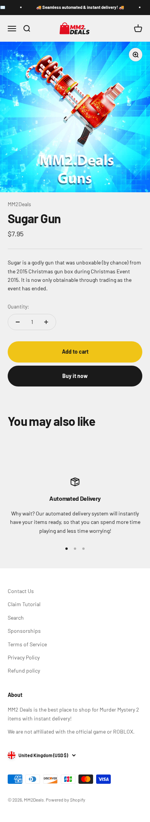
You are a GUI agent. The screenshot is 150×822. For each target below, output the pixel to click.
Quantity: (18, 306)
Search (16, 617)
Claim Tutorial (24, 604)
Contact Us (21, 591)
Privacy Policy (24, 657)
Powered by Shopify (65, 799)
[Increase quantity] (46, 322)
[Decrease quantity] (17, 322)
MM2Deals (19, 204)
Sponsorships (24, 630)
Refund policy (24, 670)
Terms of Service (27, 644)
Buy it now (75, 376)
